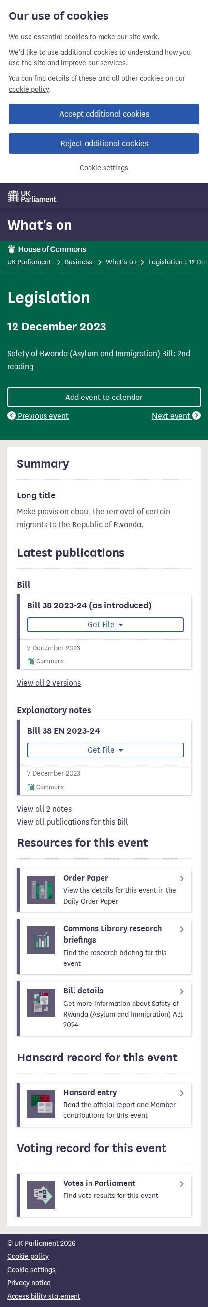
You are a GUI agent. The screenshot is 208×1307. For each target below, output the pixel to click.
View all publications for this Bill (72, 821)
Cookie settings (104, 168)
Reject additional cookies (104, 143)
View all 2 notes (44, 808)
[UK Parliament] (32, 195)
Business (78, 262)
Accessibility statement (43, 1297)
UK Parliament (29, 262)
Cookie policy (28, 1256)
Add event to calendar (104, 397)
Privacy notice (29, 1283)
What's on (39, 225)
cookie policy (29, 89)
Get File (102, 624)
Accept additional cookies (104, 114)
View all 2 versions (49, 683)
